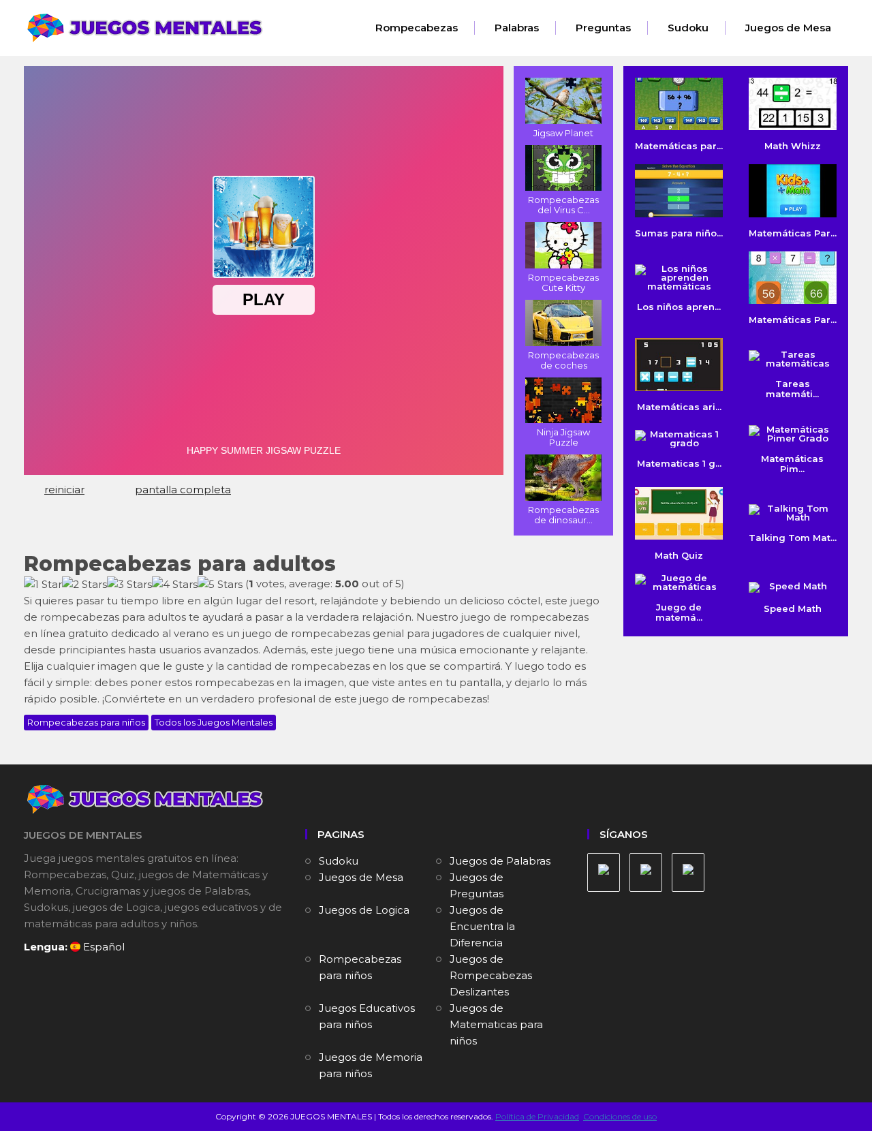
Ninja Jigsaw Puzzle (563, 437)
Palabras (517, 27)
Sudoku (688, 27)
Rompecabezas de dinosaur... (563, 514)
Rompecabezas (416, 27)
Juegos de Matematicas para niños (496, 1024)
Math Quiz (679, 555)
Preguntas (603, 27)
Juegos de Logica (364, 909)
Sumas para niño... (679, 233)
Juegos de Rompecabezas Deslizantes (491, 975)
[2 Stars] (84, 584)
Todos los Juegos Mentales (213, 722)
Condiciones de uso (620, 1116)
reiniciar (64, 489)
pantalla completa (183, 489)
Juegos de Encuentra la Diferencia (482, 926)
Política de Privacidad (537, 1116)
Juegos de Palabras (500, 860)
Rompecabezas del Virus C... (563, 204)
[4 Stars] (175, 584)
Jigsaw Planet (563, 132)
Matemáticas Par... (793, 233)
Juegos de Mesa (788, 27)
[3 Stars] (129, 584)
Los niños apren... (679, 306)
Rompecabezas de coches (563, 360)
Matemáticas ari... (679, 406)
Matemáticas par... (679, 145)
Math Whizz (792, 145)
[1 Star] (43, 584)
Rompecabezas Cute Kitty (563, 282)
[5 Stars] (220, 584)
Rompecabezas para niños (86, 722)
